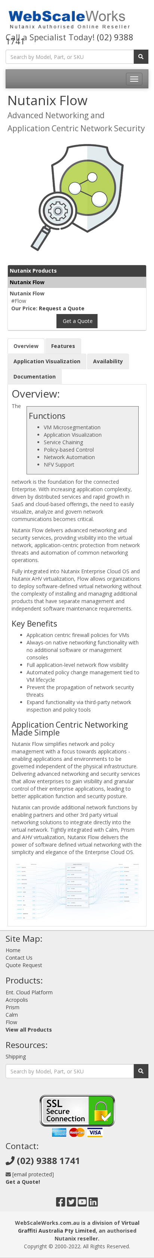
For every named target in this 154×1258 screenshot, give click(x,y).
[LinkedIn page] (93, 1203)
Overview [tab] (25, 345)
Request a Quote (61, 308)
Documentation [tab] (34, 376)
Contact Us (19, 957)
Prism (12, 1007)
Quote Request (24, 965)
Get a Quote (77, 320)
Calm (12, 1014)
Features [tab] (63, 345)
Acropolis (17, 999)
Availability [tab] (108, 361)
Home (13, 950)
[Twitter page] (71, 1203)
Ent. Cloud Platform (29, 992)
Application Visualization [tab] (46, 361)
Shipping (16, 1056)
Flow (11, 1022)
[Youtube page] (82, 1203)
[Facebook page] (60, 1203)
